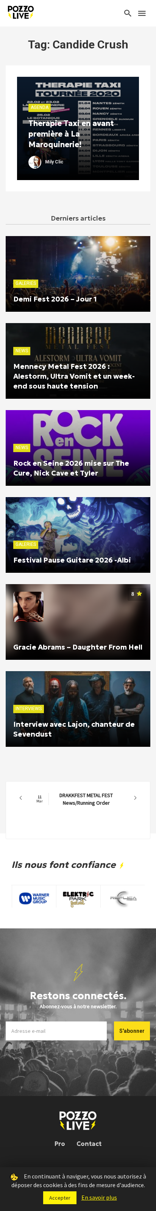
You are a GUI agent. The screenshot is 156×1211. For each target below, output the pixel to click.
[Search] (128, 13)
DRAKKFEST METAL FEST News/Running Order (74, 799)
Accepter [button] (59, 1197)
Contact (88, 1143)
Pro (60, 1143)
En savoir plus (99, 1197)
